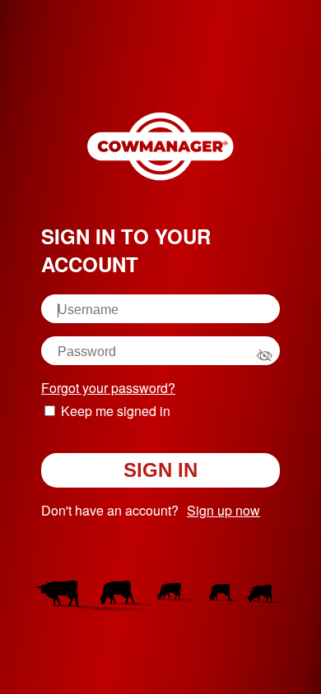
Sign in (160, 470)
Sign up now (223, 510)
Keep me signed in (115, 410)
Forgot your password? (108, 387)
